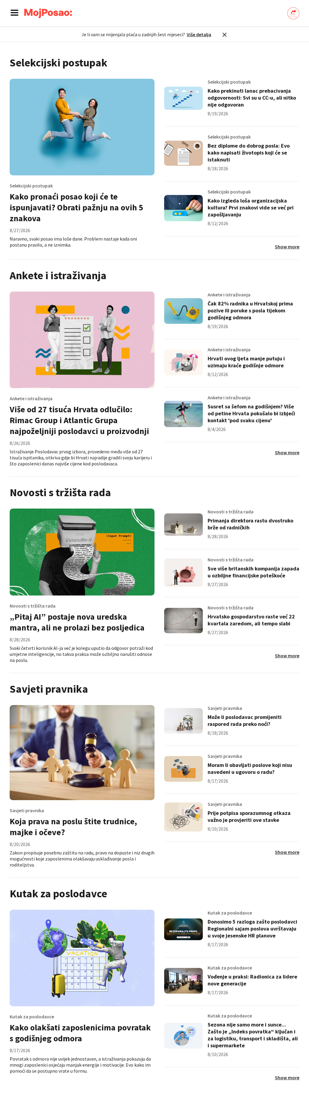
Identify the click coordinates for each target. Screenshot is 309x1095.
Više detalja (199, 34)
